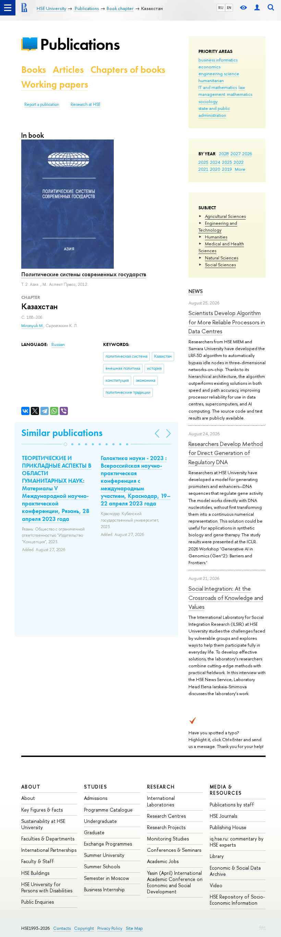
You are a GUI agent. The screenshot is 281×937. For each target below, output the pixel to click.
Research (161, 786)
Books (33, 70)
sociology (208, 101)
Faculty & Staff (37, 861)
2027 (236, 153)
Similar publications (61, 433)
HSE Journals (223, 816)
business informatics (217, 60)
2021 (203, 169)
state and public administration (214, 111)
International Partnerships (48, 850)
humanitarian (211, 80)
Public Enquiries (37, 902)
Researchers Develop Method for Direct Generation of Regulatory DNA (225, 453)
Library (217, 856)
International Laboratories (161, 801)
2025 (203, 162)
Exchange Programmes (108, 843)
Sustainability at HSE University (43, 824)
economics (209, 67)
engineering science (218, 73)
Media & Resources (226, 789)
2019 (227, 169)
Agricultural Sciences (225, 216)
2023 (227, 162)
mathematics (239, 94)
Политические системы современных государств (83, 274)
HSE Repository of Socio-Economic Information (237, 899)
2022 (239, 162)
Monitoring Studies (168, 838)
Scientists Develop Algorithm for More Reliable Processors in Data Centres (226, 322)
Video (216, 885)
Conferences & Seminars (174, 850)
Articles (68, 70)
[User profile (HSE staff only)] (257, 7)
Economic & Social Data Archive (235, 871)
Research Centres (166, 816)
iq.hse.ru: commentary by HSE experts (237, 841)
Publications (80, 44)
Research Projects (166, 827)
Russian (58, 344)
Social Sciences (220, 264)
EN (229, 7)
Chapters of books (127, 70)
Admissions (95, 798)
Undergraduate (100, 821)
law (242, 87)
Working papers (54, 84)
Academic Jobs (163, 861)
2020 (215, 169)
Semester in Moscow (106, 878)
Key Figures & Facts (42, 809)
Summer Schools (102, 866)
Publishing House (228, 827)
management (211, 94)
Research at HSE (85, 104)
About (30, 786)
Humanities (216, 237)
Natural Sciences (221, 258)
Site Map (134, 928)
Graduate (94, 832)
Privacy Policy (109, 928)
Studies (95, 786)
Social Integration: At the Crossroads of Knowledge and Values (225, 597)
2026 (247, 153)
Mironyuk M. (32, 325)
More (240, 169)
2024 (215, 162)
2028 (224, 153)
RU (220, 7)
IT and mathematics (217, 87)
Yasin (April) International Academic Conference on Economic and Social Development (175, 882)
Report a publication (41, 104)
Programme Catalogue (108, 809)
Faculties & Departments (47, 838)
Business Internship (104, 889)
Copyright (84, 928)
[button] (65, 444)
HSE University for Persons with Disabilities (46, 887)
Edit (262, 927)
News (195, 291)
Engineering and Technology (217, 226)
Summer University (104, 855)
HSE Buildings (35, 873)
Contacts (62, 928)
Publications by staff (232, 804)
